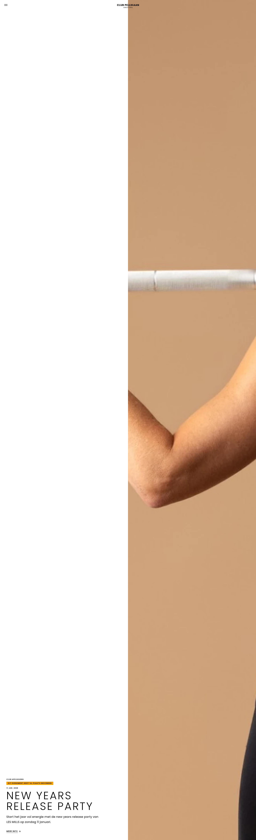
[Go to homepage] (128, 6)
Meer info (12, 831)
